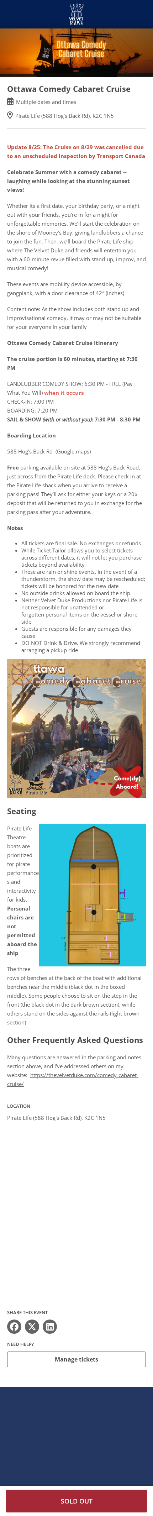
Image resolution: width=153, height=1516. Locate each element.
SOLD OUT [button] (77, 1501)
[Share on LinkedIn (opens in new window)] (50, 1327)
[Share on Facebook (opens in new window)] (14, 1327)
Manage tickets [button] (76, 1359)
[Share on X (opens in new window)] (32, 1327)
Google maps (73, 451)
